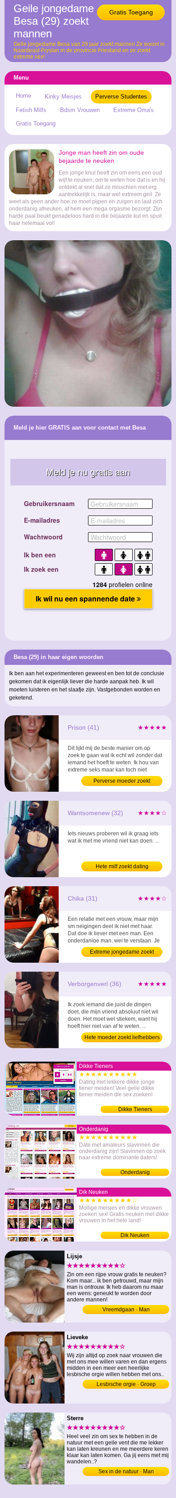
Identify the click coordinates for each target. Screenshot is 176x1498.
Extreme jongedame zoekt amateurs (122, 953)
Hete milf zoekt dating (122, 866)
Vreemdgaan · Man (126, 1309)
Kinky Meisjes (63, 96)
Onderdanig (135, 1172)
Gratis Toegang (131, 12)
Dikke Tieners (135, 1109)
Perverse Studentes (121, 96)
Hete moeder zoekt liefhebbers (122, 1037)
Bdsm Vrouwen (80, 110)
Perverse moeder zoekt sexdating (121, 782)
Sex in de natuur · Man (126, 1471)
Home (23, 95)
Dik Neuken (134, 1235)
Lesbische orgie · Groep (126, 1384)
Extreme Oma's (133, 110)
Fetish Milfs (31, 110)
